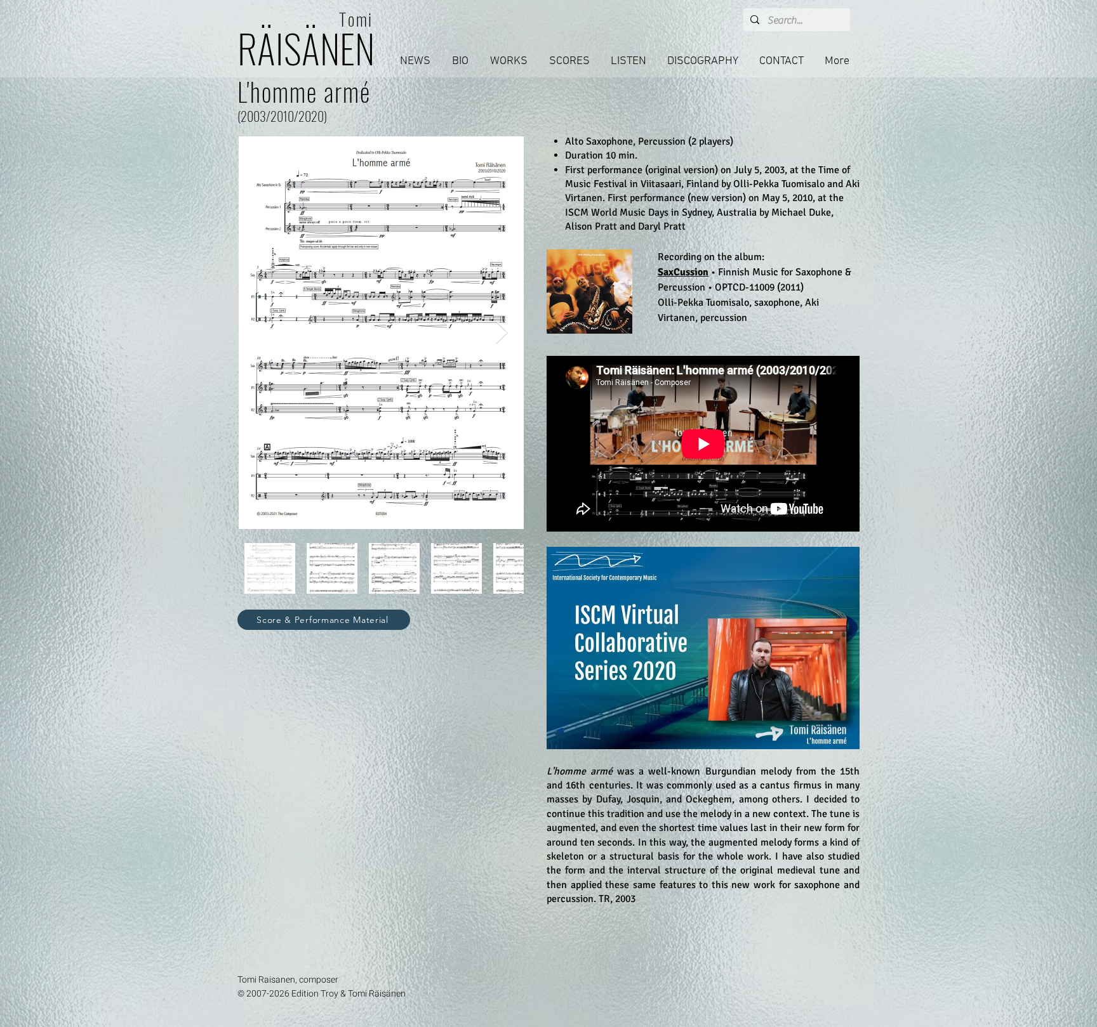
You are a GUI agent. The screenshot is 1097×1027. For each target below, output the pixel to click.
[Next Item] (502, 332)
